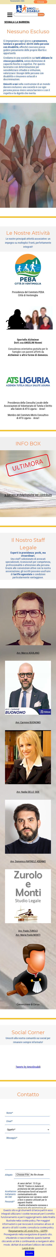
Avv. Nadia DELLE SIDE (28, 792)
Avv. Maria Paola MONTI (28, 935)
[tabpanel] (28, 22)
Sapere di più (28, 175)
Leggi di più (28, 1248)
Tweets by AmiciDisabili (28, 1066)
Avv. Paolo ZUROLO (28, 931)
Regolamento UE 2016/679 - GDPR (28, 1231)
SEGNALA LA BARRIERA (17, 22)
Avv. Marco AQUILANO (28, 653)
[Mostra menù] (10, 15)
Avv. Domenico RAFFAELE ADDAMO (28, 861)
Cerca (41, 14)
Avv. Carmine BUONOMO (28, 722)
